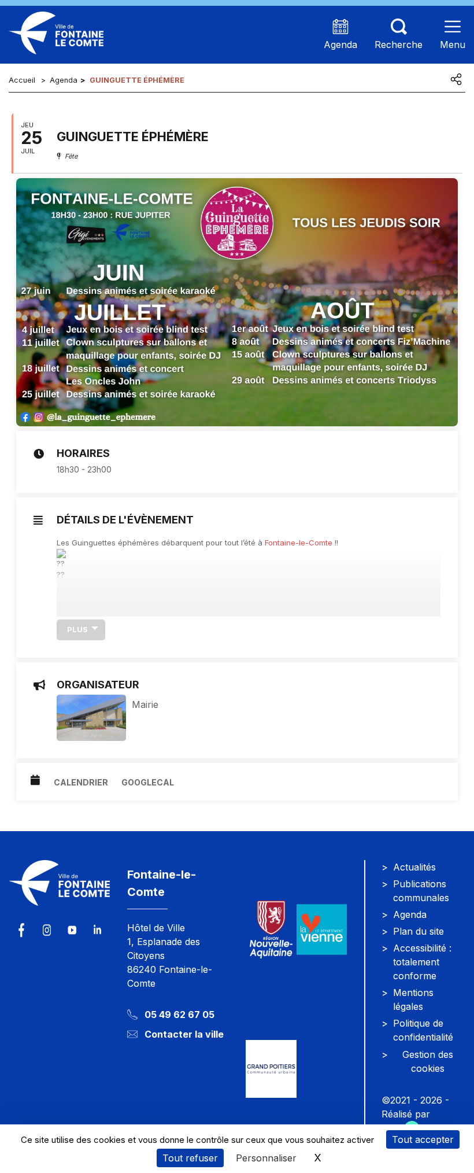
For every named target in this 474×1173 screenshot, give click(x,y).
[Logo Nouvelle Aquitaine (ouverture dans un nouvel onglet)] (271, 929)
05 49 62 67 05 (179, 1014)
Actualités (414, 867)
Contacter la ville (184, 1034)
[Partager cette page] (456, 79)
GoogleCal (147, 782)
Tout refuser (190, 1158)
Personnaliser (266, 1158)
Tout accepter (423, 1139)
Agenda (63, 80)
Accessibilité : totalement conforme (422, 962)
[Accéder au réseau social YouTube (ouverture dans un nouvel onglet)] (72, 930)
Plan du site (418, 931)
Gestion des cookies (427, 1061)
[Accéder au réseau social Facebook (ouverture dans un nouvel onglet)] (21, 930)
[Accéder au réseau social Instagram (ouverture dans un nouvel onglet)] (47, 930)
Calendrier (81, 782)
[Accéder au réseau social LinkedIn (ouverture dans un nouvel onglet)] (97, 930)
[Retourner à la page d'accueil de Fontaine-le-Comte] (59, 890)
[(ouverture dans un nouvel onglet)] (322, 929)
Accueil (22, 80)
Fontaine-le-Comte (298, 542)
